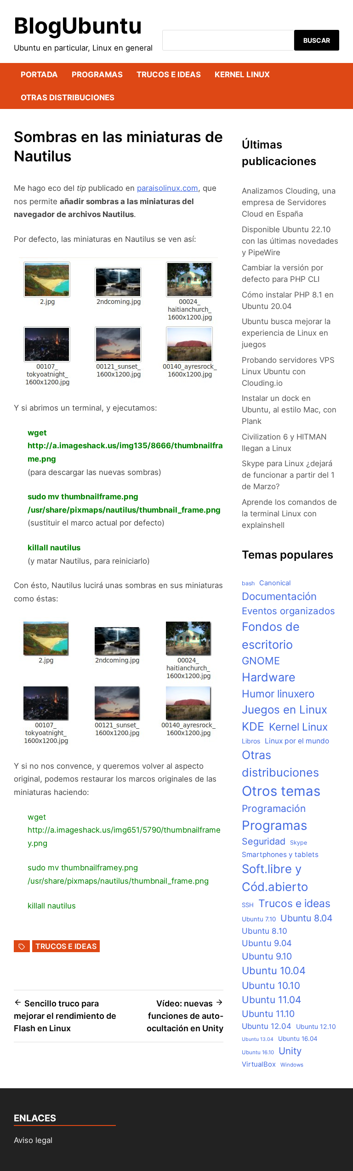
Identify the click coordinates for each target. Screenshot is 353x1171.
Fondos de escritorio (271, 635)
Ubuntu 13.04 (257, 1039)
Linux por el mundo (297, 741)
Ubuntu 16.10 (258, 1052)
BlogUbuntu (78, 25)
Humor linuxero (278, 693)
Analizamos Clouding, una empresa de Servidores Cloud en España (289, 202)
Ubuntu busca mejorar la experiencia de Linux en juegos (286, 333)
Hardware (269, 677)
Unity (290, 1051)
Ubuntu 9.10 (267, 956)
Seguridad (263, 841)
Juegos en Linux (284, 709)
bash (248, 583)
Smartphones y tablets (280, 854)
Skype (298, 842)
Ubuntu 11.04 (271, 999)
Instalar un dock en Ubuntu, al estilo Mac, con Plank (289, 410)
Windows (291, 1065)
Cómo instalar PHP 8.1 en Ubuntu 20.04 (288, 300)
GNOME (261, 661)
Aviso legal (33, 1140)
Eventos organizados (288, 611)
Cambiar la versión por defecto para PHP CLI (282, 273)
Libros (251, 741)
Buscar (316, 40)
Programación (274, 808)
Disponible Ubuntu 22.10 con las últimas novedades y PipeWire (290, 241)
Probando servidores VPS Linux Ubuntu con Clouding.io (288, 371)
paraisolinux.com (167, 188)
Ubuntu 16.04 (298, 1038)
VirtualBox (259, 1064)
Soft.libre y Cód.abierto (275, 878)
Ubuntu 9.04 (267, 943)
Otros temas (281, 791)
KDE (253, 726)
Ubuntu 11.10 (268, 1013)
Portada (39, 74)
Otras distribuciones (67, 97)
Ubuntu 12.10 (316, 1026)
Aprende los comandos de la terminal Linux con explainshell (289, 513)
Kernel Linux (242, 74)
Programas (97, 74)
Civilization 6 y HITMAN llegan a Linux (284, 442)
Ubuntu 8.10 (264, 931)
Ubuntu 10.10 (271, 985)
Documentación (279, 596)
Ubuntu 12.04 (266, 1026)
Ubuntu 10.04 (274, 971)
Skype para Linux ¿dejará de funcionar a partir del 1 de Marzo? (288, 475)
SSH (248, 904)
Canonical (274, 583)
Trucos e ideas (169, 74)
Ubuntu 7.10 (259, 919)
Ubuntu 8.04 (306, 918)
